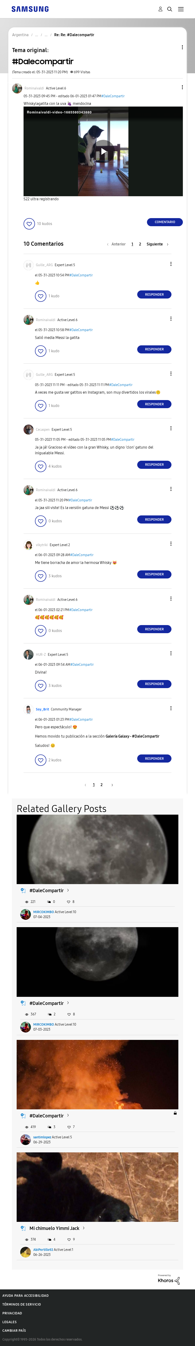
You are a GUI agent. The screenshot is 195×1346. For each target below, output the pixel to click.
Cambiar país (14, 1331)
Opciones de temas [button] (174, 47)
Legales (9, 1322)
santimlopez (42, 1137)
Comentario (165, 222)
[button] (174, 87)
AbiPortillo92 (43, 1250)
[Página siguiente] (110, 785)
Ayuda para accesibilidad (25, 1296)
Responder (154, 295)
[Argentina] (30, 8)
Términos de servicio (21, 1304)
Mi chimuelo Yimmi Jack (54, 1228)
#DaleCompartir (113, 96)
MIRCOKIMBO (43, 912)
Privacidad (12, 1313)
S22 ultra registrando (41, 199)
